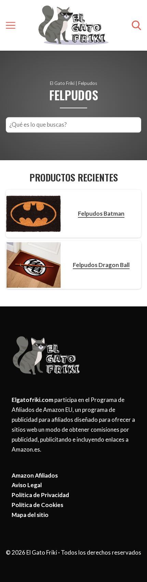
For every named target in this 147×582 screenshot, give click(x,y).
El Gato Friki (62, 83)
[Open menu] (10, 25)
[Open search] (136, 25)
